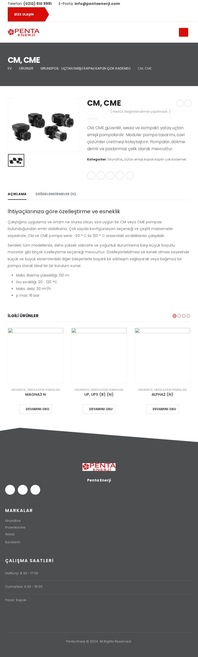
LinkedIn (110, 175)
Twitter (101, 175)
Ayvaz (10, 534)
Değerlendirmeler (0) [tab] (56, 194)
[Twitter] (173, 3)
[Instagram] (182, 3)
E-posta (130, 175)
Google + (120, 175)
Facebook (91, 175)
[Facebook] (164, 3)
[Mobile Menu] (183, 32)
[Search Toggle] (172, 32)
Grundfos (115, 159)
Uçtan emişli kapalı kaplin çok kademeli (155, 159)
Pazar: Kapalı (15, 600)
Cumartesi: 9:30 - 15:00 (24, 586)
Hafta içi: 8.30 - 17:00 (21, 573)
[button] (174, 316)
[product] (35, 355)
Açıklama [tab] (17, 194)
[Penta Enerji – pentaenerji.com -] (23, 32)
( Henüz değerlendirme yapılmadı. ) (140, 111)
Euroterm (12, 542)
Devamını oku (37, 409)
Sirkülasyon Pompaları (43, 390)
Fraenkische (15, 527)
